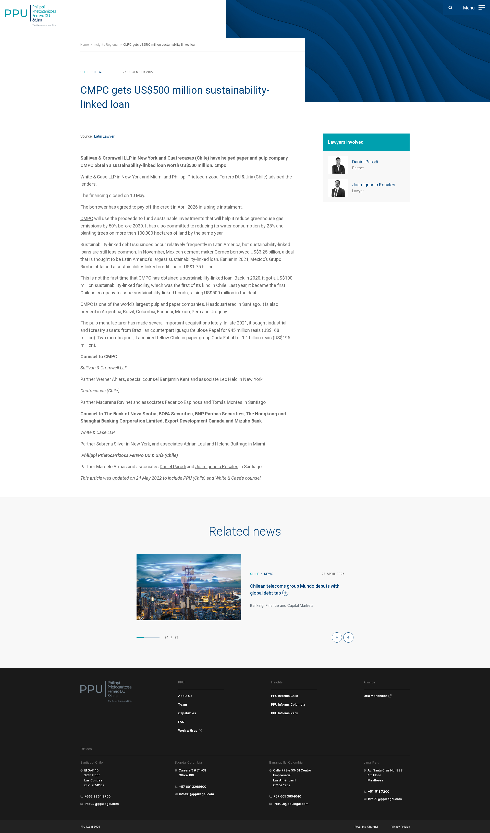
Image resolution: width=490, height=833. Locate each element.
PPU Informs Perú (284, 713)
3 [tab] (156, 637)
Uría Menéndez (375, 696)
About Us (185, 696)
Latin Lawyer (104, 136)
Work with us (187, 730)
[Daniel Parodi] (338, 165)
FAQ (181, 722)
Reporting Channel (366, 826)
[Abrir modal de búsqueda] (450, 7)
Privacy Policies (400, 826)
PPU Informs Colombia (288, 704)
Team (182, 704)
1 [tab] (140, 637)
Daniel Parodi (173, 466)
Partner (358, 168)
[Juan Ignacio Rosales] (338, 188)
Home (84, 44)
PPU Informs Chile (284, 696)
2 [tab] (148, 637)
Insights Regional (106, 44)
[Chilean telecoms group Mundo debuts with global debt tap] (189, 587)
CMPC (86, 218)
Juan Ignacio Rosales (216, 466)
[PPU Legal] (105, 691)
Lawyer (358, 191)
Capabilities (187, 713)
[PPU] (30, 15)
